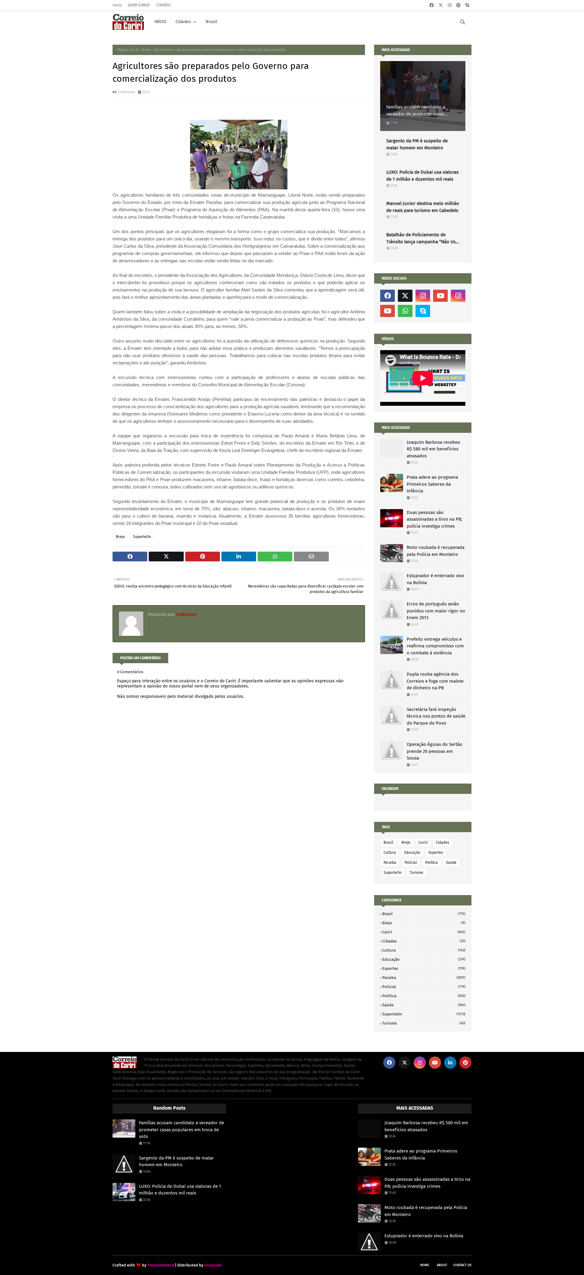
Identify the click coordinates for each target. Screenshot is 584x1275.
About (442, 1265)
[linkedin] (450, 1062)
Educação (412, 852)
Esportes (436, 852)
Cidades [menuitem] (183, 21)
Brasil (388, 842)
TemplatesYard (161, 1265)
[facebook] (431, 5)
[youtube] (440, 296)
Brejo (146, 50)
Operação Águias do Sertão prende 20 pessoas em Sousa (434, 751)
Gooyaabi (213, 1265)
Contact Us (462, 1265)
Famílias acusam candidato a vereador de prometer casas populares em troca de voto (415, 110)
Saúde (451, 862)
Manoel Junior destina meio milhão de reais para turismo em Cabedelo (422, 207)
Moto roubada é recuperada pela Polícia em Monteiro (435, 551)
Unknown (126, 92)
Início (117, 5)
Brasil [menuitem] (211, 21)
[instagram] (449, 5)
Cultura (390, 852)
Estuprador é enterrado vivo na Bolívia (435, 579)
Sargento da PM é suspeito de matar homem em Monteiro (417, 144)
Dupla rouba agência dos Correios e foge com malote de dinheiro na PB (435, 681)
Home (424, 1265)
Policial (411, 862)
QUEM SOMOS (139, 5)
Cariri (423, 842)
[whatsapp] (405, 311)
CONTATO (163, 5)
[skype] (467, 5)
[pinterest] (458, 5)
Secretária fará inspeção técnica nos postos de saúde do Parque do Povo (436, 716)
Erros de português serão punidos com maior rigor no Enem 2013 (436, 610)
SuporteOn (142, 537)
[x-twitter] (440, 5)
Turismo (416, 872)
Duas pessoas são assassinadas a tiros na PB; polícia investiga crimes (434, 519)
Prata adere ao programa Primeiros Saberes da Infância (432, 484)
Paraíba (390, 862)
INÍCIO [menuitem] (160, 21)
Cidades (442, 842)
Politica (431, 862)
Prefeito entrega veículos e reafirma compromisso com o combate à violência (435, 646)
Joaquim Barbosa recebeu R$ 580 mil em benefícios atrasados (433, 449)
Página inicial (128, 50)
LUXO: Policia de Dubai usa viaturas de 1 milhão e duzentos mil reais (422, 175)
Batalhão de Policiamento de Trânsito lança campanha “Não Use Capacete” (422, 238)
